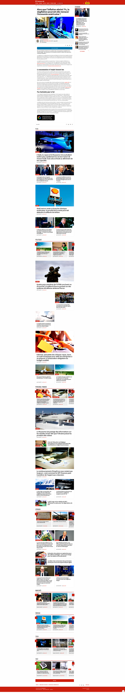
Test (37, 669)
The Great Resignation (55, 74)
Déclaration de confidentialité (53, 684)
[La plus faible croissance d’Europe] (59, 512)
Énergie (37, 205)
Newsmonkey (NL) (39, 689)
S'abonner (87, 3)
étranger (70, 646)
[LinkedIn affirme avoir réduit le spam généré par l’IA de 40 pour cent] (43, 639)
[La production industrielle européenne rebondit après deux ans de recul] (64, 292)
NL (89, 1)
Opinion (38, 519)
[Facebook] (80, 684)
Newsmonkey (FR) (46, 689)
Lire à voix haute (54, 48)
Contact (37, 684)
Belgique (36, 3)
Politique (44, 3)
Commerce (57, 227)
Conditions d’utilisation (43, 684)
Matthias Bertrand (45, 39)
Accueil (36, 5)
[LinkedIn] (83, 684)
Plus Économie (84, 51)
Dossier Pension (38, 557)
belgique (54, 519)
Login (86, 1)
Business (37, 152)
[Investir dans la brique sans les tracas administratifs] (43, 512)
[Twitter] (81, 684)
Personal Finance (53, 3)
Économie (40, 3)
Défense (37, 227)
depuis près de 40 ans (41, 63)
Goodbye (51, 689)
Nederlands (87, 684)
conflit (57, 174)
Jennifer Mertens (45, 675)
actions (38, 600)
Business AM (44, 162)
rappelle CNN (66, 82)
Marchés (48, 3)
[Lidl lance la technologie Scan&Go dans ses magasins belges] (64, 566)
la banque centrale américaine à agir (54, 65)
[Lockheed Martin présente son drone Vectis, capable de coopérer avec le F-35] (64, 479)
